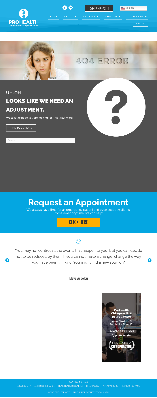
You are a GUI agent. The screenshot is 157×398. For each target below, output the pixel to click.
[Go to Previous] (7, 260)
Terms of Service (130, 386)
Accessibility (24, 386)
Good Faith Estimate (59, 392)
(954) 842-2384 (121, 335)
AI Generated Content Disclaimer (91, 392)
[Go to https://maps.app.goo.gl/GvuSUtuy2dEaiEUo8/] (70, 8)
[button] (21, 127)
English (129, 8)
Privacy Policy (110, 386)
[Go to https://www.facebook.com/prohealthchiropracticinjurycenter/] (64, 8)
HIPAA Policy (92, 386)
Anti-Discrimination (44, 386)
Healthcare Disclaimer (70, 386)
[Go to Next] (149, 260)
